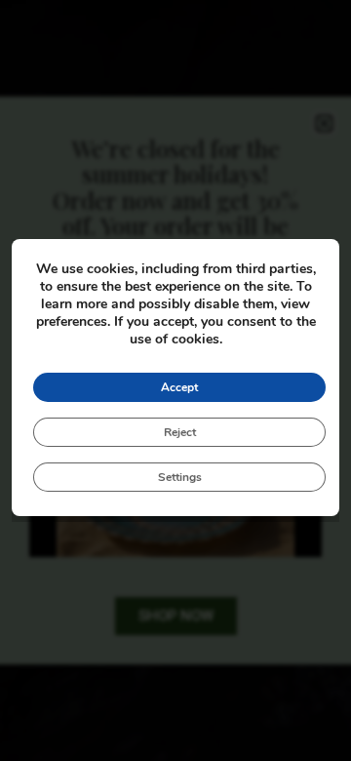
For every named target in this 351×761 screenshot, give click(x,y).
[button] (324, 123)
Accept (179, 387)
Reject (180, 432)
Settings (180, 477)
